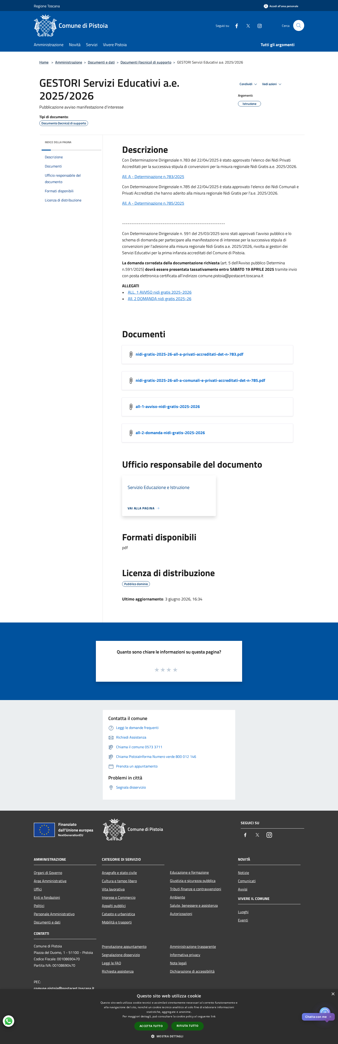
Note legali (178, 963)
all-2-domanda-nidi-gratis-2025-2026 (170, 433)
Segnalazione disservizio (121, 954)
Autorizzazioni (181, 913)
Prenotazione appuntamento (124, 946)
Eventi (243, 920)
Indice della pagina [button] (58, 142)
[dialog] (169, 1016)
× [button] (333, 994)
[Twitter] (246, 25)
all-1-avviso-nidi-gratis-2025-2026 (168, 406)
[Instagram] (257, 25)
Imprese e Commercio (118, 897)
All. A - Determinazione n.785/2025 (153, 203)
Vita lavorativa (113, 889)
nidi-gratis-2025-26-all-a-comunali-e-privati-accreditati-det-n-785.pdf (200, 380)
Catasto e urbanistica (118, 914)
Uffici (38, 889)
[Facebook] (234, 25)
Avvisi (242, 889)
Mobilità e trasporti (117, 922)
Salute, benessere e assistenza (194, 905)
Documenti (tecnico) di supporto (145, 62)
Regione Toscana (47, 6)
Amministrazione (68, 62)
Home (44, 62)
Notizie (243, 872)
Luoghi (243, 912)
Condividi (246, 84)
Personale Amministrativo (54, 914)
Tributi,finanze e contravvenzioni (195, 889)
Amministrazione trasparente (193, 946)
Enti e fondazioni (47, 897)
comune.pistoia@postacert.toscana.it (64, 988)
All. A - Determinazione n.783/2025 (153, 176)
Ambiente (177, 897)
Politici (39, 905)
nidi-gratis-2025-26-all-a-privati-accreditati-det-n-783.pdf (189, 354)
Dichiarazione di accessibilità (192, 971)
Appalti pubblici (114, 905)
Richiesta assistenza (118, 971)
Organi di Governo (48, 872)
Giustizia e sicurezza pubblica (192, 880)
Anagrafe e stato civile (119, 872)
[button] (169, 1036)
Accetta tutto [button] (151, 1026)
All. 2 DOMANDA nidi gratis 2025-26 (159, 299)
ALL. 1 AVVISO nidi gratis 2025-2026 (160, 292)
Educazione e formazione (189, 872)
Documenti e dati (101, 62)
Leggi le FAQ (111, 963)
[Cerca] (298, 25)
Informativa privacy (185, 954)
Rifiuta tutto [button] (187, 1026)
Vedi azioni (269, 84)
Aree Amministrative (50, 881)
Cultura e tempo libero (119, 881)
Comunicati (247, 881)
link (213, 1016)
